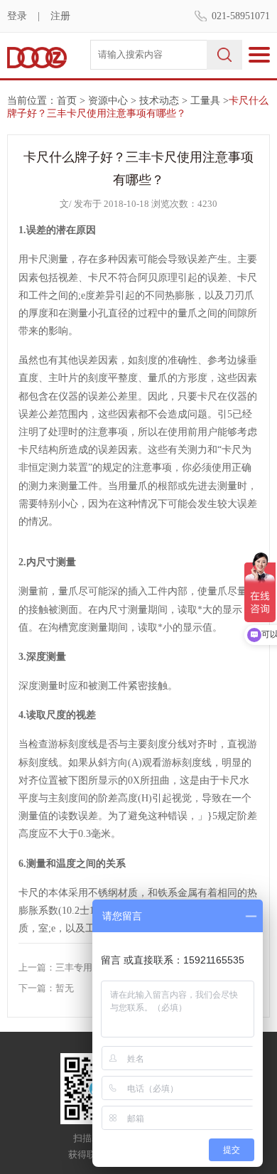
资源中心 (108, 100)
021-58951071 (241, 16)
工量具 (205, 100)
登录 (17, 16)
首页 (67, 100)
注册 (60, 16)
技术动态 (159, 100)
